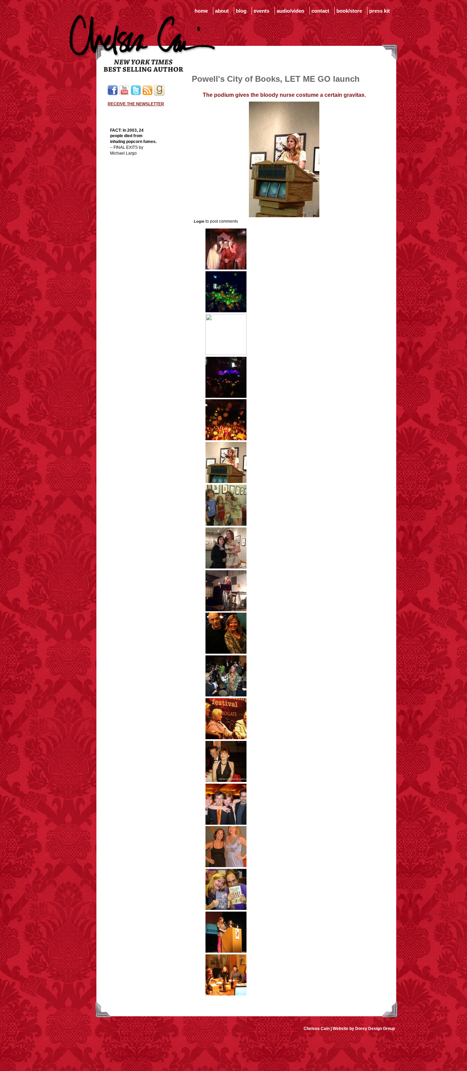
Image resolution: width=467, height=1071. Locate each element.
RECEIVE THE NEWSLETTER (136, 104)
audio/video (290, 11)
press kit (379, 11)
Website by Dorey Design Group (364, 1028)
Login (199, 221)
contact (320, 11)
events (261, 11)
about (222, 11)
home (201, 11)
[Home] (142, 70)
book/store (349, 11)
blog (241, 11)
